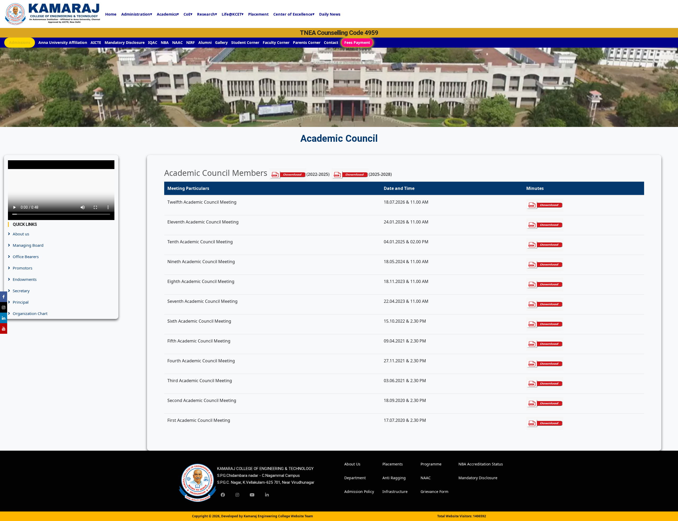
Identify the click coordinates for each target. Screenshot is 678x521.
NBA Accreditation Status (465, 464)
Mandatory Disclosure (125, 42)
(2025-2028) (380, 174)
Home (111, 14)
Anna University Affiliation (62, 42)
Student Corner (245, 42)
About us (21, 233)
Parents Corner (306, 42)
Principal (21, 302)
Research (207, 14)
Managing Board (28, 245)
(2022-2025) (317, 174)
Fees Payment (357, 42)
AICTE (96, 42)
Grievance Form (428, 491)
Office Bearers (26, 256)
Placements (389, 464)
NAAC (177, 42)
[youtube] (252, 495)
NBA (165, 42)
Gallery (221, 42)
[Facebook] (222, 495)
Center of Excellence (293, 14)
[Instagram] (237, 495)
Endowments (25, 279)
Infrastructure (389, 491)
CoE (188, 14)
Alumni (205, 42)
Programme (428, 464)
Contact (331, 42)
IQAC (152, 42)
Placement (258, 14)
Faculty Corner (276, 42)
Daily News (329, 14)
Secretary (21, 290)
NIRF (190, 42)
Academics (168, 14)
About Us (351, 464)
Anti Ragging (389, 477)
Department (351, 477)
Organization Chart (30, 313)
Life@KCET (232, 14)
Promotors (22, 268)
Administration (136, 14)
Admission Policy (351, 491)
